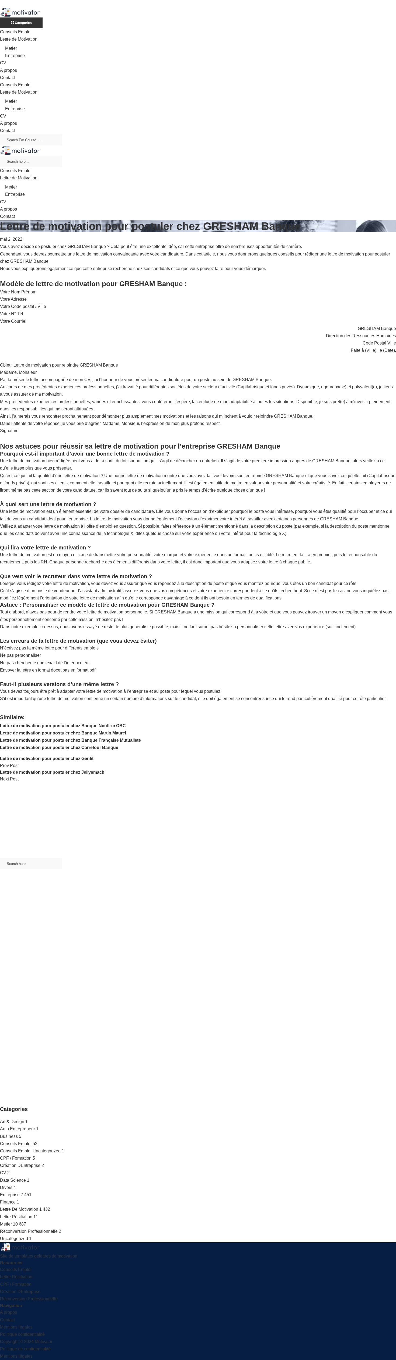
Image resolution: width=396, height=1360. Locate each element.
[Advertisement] (161, 820)
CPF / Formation (16, 1158)
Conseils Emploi (16, 32)
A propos (8, 70)
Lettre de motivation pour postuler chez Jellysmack (52, 772)
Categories (23, 23)
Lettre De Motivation (19, 1209)
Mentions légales (16, 1327)
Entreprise (15, 55)
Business (9, 1136)
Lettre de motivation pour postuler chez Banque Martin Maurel (63, 733)
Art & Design (12, 1121)
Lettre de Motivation (18, 39)
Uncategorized (14, 1238)
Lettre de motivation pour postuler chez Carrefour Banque (59, 747)
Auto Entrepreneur (17, 1129)
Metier (11, 48)
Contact (7, 77)
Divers (6, 1187)
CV (3, 63)
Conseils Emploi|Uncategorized (30, 1151)
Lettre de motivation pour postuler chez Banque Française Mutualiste (70, 740)
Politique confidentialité (22, 1334)
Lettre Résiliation (16, 1217)
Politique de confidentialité (25, 1349)
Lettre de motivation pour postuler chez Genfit (46, 758)
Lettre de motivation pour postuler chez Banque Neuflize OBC (63, 725)
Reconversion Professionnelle (29, 1231)
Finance (8, 1202)
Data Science (13, 1180)
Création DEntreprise (20, 1165)
